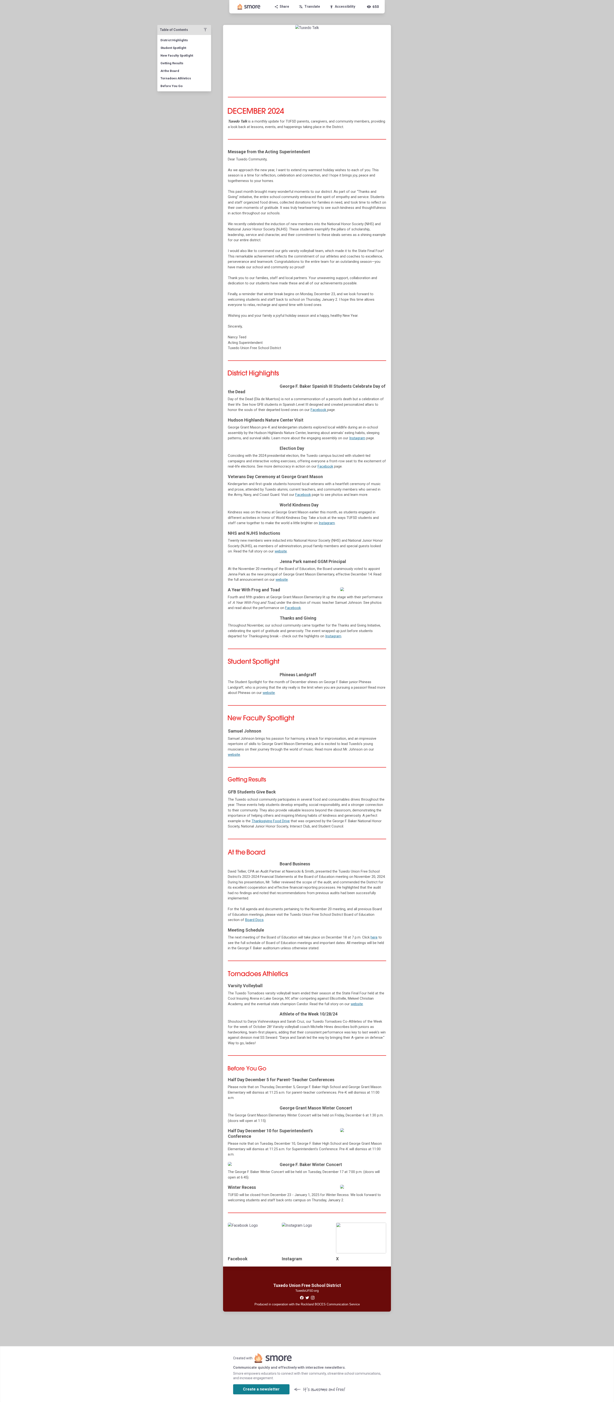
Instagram (357, 438)
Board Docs (254, 920)
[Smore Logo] (249, 7)
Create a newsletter (261, 1389)
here (374, 937)
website (281, 551)
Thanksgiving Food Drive (271, 821)
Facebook (319, 410)
